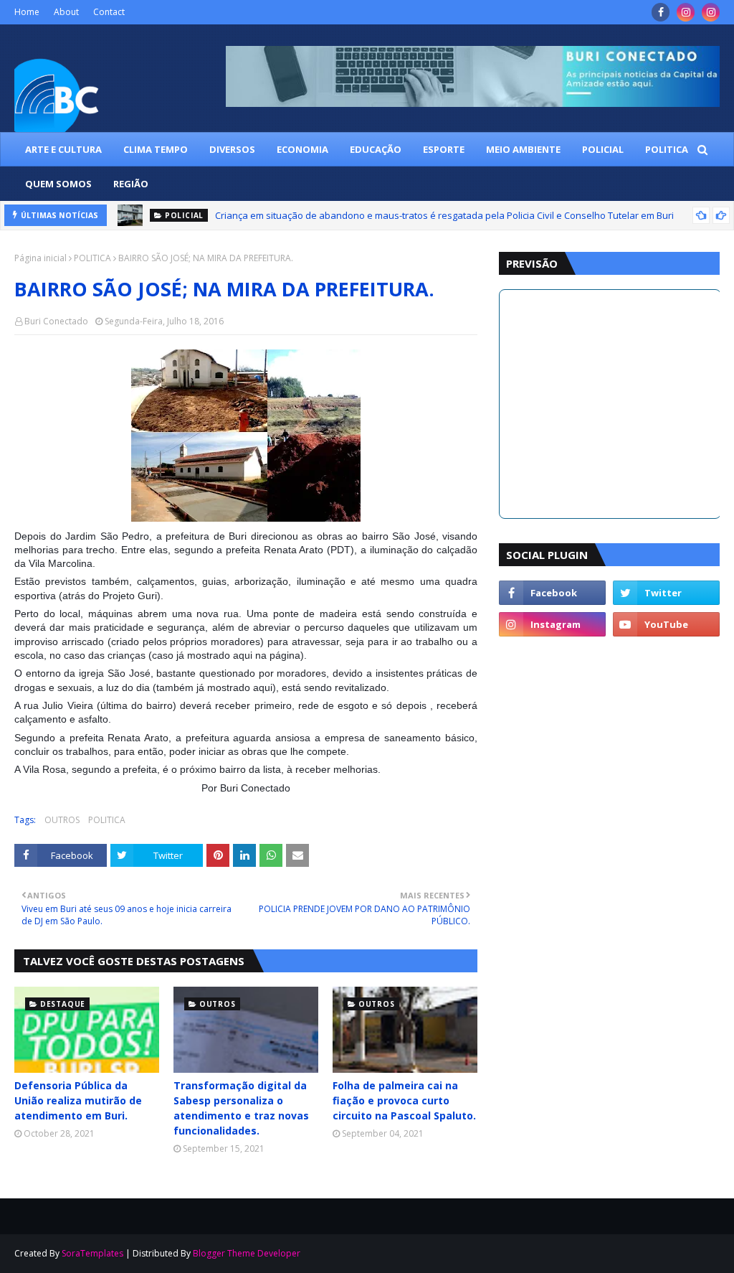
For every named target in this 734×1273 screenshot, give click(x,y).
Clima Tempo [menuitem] (155, 149)
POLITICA (92, 258)
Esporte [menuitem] (443, 149)
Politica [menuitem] (666, 149)
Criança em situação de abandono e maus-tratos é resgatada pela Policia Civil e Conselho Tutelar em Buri (444, 215)
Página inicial (40, 258)
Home (26, 12)
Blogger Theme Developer (246, 1253)
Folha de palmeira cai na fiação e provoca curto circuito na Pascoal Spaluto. (404, 1100)
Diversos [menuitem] (232, 149)
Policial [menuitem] (603, 149)
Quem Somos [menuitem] (58, 183)
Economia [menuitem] (302, 149)
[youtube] (666, 624)
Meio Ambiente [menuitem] (523, 149)
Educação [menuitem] (375, 149)
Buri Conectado (56, 321)
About (66, 12)
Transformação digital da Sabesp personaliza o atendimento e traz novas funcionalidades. (241, 1108)
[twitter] (666, 593)
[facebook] (660, 12)
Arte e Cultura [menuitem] (63, 149)
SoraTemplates (92, 1253)
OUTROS (62, 820)
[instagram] (686, 12)
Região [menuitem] (130, 183)
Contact (109, 12)
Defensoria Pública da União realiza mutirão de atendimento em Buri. (78, 1100)
